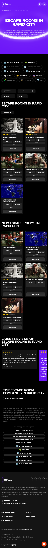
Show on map (8, 512)
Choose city (7, 520)
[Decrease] (27, 91)
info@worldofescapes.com (15, 503)
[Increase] (32, 91)
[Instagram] (37, 478)
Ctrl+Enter (28, 529)
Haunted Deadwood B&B (11, 138)
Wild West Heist (9, 170)
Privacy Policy (6, 537)
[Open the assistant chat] (44, 544)
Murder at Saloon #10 (35, 137)
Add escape (7, 516)
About (29, 512)
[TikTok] (41, 478)
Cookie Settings (28, 537)
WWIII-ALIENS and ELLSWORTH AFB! (9, 201)
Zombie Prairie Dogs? (34, 170)
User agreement (25, 540)
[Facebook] (33, 478)
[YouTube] (45, 478)
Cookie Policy (16, 537)
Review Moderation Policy (10, 540)
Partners (30, 516)
